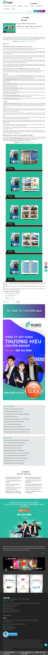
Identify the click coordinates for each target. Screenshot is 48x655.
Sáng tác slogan (12, 647)
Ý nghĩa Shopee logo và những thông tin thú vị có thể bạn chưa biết (16, 419)
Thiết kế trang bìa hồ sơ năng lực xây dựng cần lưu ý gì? (14, 460)
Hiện (7, 43)
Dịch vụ (27, 6)
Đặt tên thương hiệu (33, 644)
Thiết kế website (30, 642)
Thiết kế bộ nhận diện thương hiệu (29, 640)
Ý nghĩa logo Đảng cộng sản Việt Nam (11, 416)
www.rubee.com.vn (11, 297)
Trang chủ (6, 6)
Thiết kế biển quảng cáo (7, 642)
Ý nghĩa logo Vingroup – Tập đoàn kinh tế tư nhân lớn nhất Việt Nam (16, 431)
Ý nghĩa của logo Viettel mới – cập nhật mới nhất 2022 (14, 421)
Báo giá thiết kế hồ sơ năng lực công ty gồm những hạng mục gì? (16, 458)
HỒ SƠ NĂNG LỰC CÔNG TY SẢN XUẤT (26, 142)
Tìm (18, 301)
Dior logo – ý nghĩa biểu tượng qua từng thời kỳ (12, 424)
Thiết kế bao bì (20, 640)
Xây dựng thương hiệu (7, 640)
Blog (32, 6)
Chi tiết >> (43, 552)
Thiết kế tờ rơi (24, 642)
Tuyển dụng (7, 8)
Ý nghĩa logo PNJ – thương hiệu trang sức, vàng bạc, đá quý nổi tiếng (17, 429)
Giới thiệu (13, 6)
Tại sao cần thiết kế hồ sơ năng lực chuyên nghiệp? (13, 445)
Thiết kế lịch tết (13, 644)
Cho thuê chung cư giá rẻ (8, 649)
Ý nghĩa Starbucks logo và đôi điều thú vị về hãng (13, 411)
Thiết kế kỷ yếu (19, 647)
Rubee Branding (12, 298)
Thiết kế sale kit (6, 647)
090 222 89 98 (40, 11)
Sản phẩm (19, 6)
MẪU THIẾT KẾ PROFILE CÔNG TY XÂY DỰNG (26, 41)
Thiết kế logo (14, 640)
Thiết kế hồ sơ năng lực (7, 282)
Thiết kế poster (26, 644)
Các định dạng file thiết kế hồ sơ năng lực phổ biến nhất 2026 (15, 455)
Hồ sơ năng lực (24, 517)
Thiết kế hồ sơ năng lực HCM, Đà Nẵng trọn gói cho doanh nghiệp (16, 440)
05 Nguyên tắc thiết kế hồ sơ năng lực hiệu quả (12, 447)
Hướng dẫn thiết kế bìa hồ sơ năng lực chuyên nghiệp (14, 463)
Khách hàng (39, 6)
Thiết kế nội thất (20, 644)
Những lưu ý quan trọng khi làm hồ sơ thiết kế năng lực (14, 450)
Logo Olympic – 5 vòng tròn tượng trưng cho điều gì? (14, 408)
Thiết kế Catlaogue (7, 644)
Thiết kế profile (40, 647)
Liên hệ (13, 8)
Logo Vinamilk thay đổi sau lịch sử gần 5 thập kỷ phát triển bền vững (16, 414)
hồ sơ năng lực (13, 75)
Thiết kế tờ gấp (40, 644)
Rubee (8, 288)
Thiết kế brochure (37, 642)
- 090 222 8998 (24, 653)
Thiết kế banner (39, 640)
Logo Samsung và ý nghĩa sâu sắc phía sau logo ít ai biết (14, 426)
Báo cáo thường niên (26, 647)
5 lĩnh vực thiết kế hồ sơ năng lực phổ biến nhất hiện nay (14, 442)
